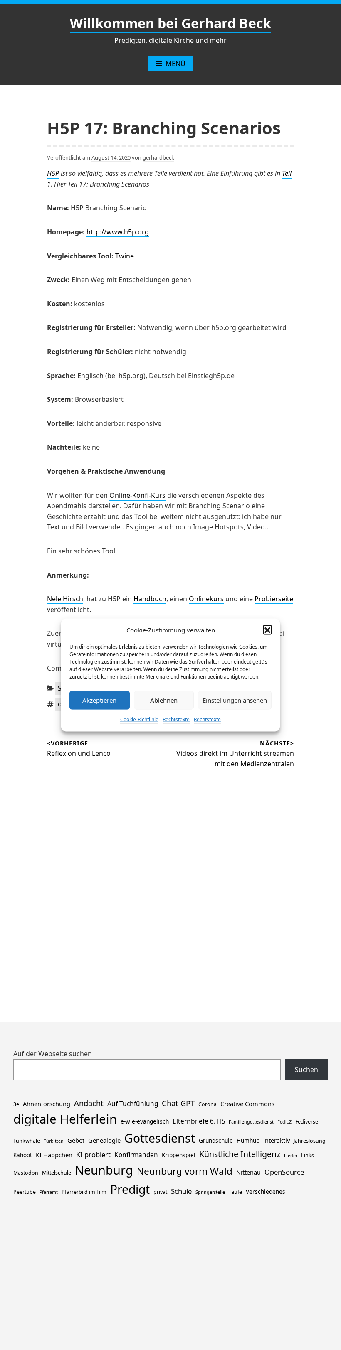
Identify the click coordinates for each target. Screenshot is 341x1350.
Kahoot (22, 1155)
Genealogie (104, 1140)
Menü (175, 63)
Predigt (130, 1189)
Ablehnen (164, 700)
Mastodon (25, 1172)
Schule (181, 1191)
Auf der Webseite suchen (52, 1053)
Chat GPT (178, 1103)
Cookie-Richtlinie (139, 719)
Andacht (89, 1103)
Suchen (306, 1069)
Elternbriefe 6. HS (199, 1121)
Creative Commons (247, 1103)
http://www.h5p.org (117, 231)
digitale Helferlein (65, 1119)
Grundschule (216, 1140)
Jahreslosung (310, 1140)
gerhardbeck (158, 157)
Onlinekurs (206, 598)
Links (307, 1155)
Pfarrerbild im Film (84, 1191)
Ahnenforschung (46, 1103)
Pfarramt (49, 1192)
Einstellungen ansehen (235, 700)
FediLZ (284, 1122)
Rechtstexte (176, 719)
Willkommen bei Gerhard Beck (170, 23)
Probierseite (274, 598)
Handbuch (149, 598)
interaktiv (276, 1140)
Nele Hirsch (65, 598)
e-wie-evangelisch (145, 1121)
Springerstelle (210, 1192)
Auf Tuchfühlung (132, 1103)
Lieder (290, 1155)
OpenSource (284, 1172)
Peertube (24, 1191)
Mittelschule (56, 1172)
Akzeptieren (99, 700)
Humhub (248, 1140)
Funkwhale (26, 1140)
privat (160, 1191)
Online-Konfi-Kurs (137, 495)
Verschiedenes (265, 1191)
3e (16, 1104)
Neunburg (104, 1170)
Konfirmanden (136, 1155)
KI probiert (93, 1154)
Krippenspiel (178, 1155)
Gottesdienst (159, 1138)
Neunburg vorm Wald (184, 1171)
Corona (207, 1104)
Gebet (75, 1140)
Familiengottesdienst (251, 1122)
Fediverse (306, 1121)
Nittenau (248, 1172)
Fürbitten (54, 1141)
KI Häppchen (54, 1155)
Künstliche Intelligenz (239, 1154)
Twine (124, 256)
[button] (267, 629)
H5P (53, 173)
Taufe (235, 1191)
